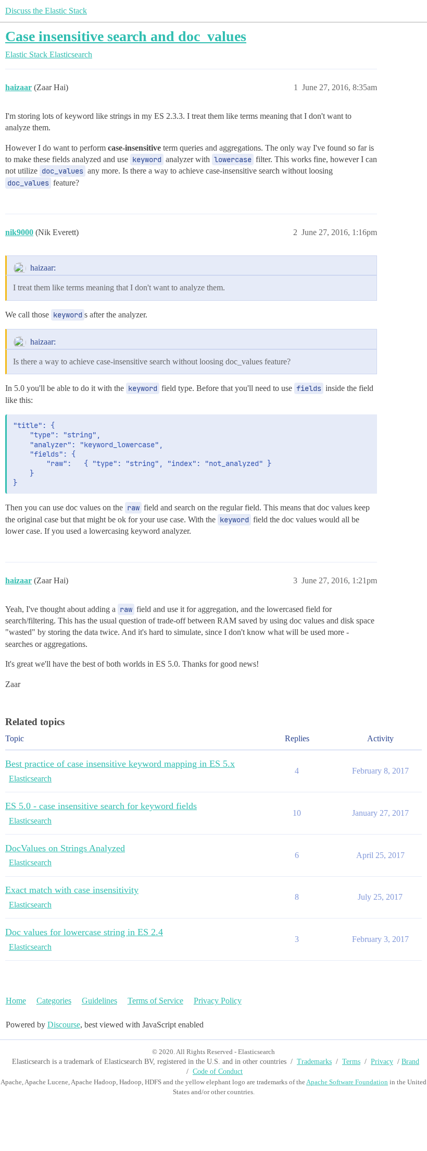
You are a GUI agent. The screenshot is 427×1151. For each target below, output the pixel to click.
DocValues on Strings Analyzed (65, 848)
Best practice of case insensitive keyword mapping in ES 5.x (120, 763)
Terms (351, 1062)
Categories (53, 1000)
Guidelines (99, 1000)
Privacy (382, 1062)
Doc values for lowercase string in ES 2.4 (84, 932)
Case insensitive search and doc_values (125, 36)
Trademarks (314, 1062)
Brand (410, 1062)
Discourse (63, 1024)
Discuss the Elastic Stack (46, 10)
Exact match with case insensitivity (72, 890)
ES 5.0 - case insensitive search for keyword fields (101, 806)
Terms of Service (155, 1000)
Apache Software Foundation (347, 1082)
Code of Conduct (218, 1071)
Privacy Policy (218, 1000)
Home (16, 1000)
